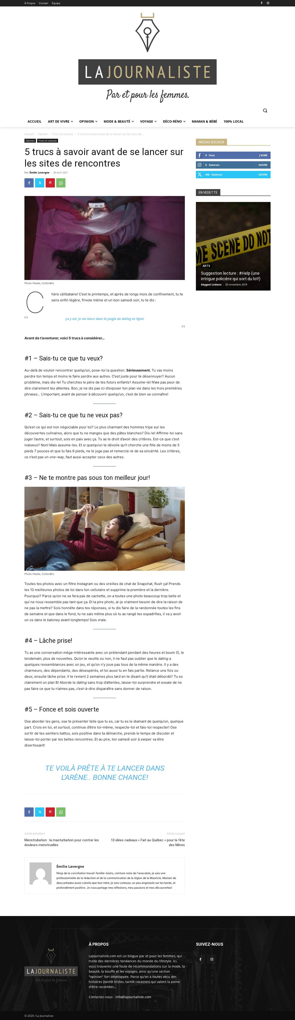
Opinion (43, 134)
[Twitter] (39, 182)
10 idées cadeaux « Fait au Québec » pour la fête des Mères (148, 842)
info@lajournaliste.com (133, 997)
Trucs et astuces (62, 134)
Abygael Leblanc (211, 284)
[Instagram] (268, 3)
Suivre (263, 165)
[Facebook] (261, 3)
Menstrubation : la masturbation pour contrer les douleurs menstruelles (61, 842)
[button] (265, 110)
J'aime (263, 155)
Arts (206, 266)
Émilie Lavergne (40, 172)
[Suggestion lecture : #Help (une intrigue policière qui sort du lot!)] (233, 246)
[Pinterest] (50, 182)
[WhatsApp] (60, 182)
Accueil (29, 134)
